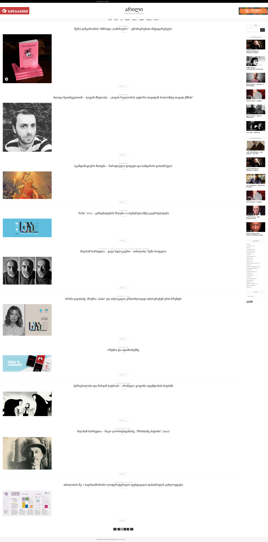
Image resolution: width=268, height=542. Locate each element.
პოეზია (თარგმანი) (250, 271)
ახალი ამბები (128, 482)
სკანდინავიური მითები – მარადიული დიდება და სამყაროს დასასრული (123, 166)
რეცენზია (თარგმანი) (251, 283)
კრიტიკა (134, 19)
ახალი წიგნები (249, 251)
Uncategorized (123, 26)
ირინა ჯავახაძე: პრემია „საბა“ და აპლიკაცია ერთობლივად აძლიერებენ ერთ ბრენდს (123, 298)
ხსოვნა (248, 287)
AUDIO (247, 244)
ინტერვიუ (148, 19)
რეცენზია (141, 19)
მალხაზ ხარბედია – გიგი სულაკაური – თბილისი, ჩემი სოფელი (123, 251)
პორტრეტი (146, 248)
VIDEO (247, 247)
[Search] (262, 30)
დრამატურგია (249, 252)
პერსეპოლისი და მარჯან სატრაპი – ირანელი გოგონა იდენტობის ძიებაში (123, 385)
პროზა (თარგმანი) (250, 278)
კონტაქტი (107, 1)
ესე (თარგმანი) (249, 256)
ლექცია (248, 264)
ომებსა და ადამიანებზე (123, 350)
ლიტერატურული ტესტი (251, 268)
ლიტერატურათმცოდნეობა (135, 248)
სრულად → (123, 86)
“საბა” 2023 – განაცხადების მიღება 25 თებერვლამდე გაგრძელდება (123, 213)
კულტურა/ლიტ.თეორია (122, 248)
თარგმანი (127, 19)
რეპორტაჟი (249, 280)
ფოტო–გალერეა (250, 285)
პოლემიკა (248, 273)
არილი (134, 9)
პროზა (110, 19)
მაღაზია (156, 19)
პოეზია (116, 19)
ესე (121, 19)
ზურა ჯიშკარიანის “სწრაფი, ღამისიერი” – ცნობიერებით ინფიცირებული (123, 29)
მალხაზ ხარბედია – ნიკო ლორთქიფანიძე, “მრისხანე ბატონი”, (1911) (123, 431)
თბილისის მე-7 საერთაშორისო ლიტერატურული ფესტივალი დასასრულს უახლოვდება (123, 484)
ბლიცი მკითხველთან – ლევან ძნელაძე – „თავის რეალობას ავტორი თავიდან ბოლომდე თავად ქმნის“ (123, 97)
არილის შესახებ (100, 1)
